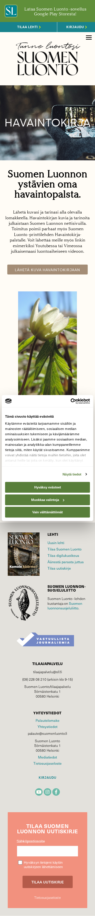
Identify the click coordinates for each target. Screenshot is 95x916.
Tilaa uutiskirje (59, 568)
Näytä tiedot (72, 474)
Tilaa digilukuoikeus (63, 555)
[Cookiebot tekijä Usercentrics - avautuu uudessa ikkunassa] (70, 401)
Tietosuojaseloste (47, 763)
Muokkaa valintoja (45, 500)
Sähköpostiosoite (31, 841)
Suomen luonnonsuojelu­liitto (65, 606)
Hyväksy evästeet (47, 487)
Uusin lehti (56, 542)
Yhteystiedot (47, 726)
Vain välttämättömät (47, 512)
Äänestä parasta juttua (66, 561)
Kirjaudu (47, 777)
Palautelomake (47, 720)
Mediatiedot (47, 757)
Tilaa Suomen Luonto (65, 549)
